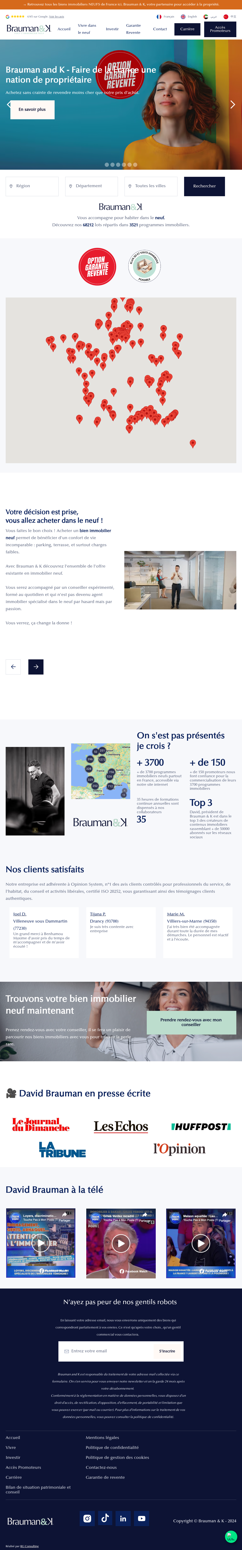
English (192, 16)
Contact (160, 29)
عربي (214, 16)
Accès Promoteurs (220, 29)
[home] (30, 29)
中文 (233, 16)
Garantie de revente (105, 1478)
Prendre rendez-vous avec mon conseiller (191, 1022)
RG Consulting (29, 1546)
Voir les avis (56, 16)
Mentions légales (102, 1438)
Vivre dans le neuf (87, 29)
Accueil (64, 29)
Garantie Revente (133, 29)
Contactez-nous (101, 1468)
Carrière (187, 29)
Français (169, 16)
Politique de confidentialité (112, 1448)
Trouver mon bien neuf (45, 124)
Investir (112, 29)
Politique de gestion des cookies (117, 1458)
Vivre (11, 1448)
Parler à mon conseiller (115, 124)
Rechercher (204, 186)
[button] (9, 105)
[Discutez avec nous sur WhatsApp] (231, 1537)
